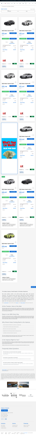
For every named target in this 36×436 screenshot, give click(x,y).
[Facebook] (2, 419)
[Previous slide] (17, 388)
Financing (26, 423)
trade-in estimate (23, 302)
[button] (15, 29)
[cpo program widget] (13, 395)
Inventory (3, 423)
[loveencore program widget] (30, 395)
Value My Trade (26, 426)
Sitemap (13, 433)
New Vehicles (3, 425)
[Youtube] (6, 419)
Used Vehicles (3, 426)
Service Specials (14, 426)
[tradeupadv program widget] (5, 395)
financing (17, 302)
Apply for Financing (26, 425)
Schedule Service (15, 425)
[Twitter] (4, 419)
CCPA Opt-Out (18, 433)
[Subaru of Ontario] (3, 3)
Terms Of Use (9, 433)
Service (14, 423)
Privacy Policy (6, 433)
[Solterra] (23, 385)
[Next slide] (18, 388)
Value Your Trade (13, 38)
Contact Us (5, 410)
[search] (35, 3)
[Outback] (12, 385)
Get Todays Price (5, 38)
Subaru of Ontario (2, 433)
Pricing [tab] (29, 147)
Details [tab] (24, 147)
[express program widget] (22, 395)
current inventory (6, 302)
